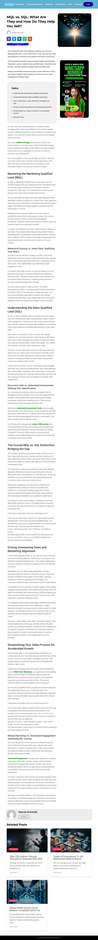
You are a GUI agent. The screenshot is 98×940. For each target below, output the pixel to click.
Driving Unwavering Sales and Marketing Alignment (32, 107)
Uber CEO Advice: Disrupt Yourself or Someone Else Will (26, 857)
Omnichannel (60, 4)
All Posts (24, 817)
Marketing (49, 4)
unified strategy (22, 142)
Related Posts (18, 117)
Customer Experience (34, 4)
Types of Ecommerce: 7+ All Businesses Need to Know (68, 857)
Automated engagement (18, 758)
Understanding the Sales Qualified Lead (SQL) (30, 97)
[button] (9, 39)
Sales (70, 4)
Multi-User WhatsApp (23, 672)
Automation (19, 4)
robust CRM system (40, 424)
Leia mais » (14, 872)
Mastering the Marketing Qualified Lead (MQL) (30, 93)
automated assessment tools (30, 408)
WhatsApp (78, 4)
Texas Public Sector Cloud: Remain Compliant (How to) (25, 909)
